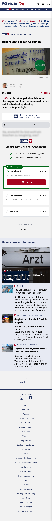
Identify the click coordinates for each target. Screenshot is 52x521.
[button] (7, 9)
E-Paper (26, 405)
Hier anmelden (26, 229)
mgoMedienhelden (26, 427)
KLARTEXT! (26, 422)
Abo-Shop (26, 498)
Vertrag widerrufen (26, 511)
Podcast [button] (22, 9)
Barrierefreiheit (26, 471)
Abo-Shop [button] (38, 9)
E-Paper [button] (45, 9)
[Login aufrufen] (48, 3)
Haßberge (22, 21)
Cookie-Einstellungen (26, 445)
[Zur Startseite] (3, 21)
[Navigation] (38, 3)
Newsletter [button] (30, 9)
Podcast (26, 414)
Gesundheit (35, 21)
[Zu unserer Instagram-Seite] (21, 398)
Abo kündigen (26, 506)
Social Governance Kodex (26, 462)
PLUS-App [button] (15, 9)
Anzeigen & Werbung (26, 493)
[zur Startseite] (13, 3)
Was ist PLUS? (26, 502)
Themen (26, 436)
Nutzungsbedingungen (26, 458)
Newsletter (26, 409)
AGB (26, 453)
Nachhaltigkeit (26, 467)
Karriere (26, 484)
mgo (26, 480)
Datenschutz (26, 449)
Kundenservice (26, 489)
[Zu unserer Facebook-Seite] (30, 398)
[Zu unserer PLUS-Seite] (5, 34)
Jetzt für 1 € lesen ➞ (26, 182)
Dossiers (26, 431)
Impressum (26, 440)
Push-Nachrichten (26, 418)
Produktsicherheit (26, 476)
